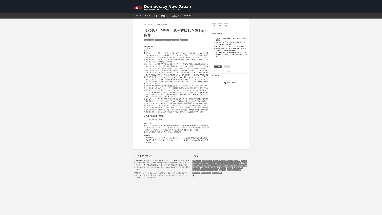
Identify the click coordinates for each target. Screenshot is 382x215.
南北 (202, 172)
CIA (220, 170)
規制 (228, 163)
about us (186, 16)
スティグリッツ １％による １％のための (230, 46)
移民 (206, 172)
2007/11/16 (149, 138)
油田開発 (195, 163)
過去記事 (174, 16)
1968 (198, 165)
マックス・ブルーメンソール (162, 40)
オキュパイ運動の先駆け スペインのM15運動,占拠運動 (231, 39)
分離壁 (238, 160)
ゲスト (219, 160)
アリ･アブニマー (206, 160)
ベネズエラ (233, 163)
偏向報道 (229, 168)
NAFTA (232, 170)
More (194, 176)
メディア (241, 165)
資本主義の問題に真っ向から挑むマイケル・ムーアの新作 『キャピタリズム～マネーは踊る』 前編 (231, 54)
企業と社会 (223, 168)
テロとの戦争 (196, 172)
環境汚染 (201, 163)
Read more (147, 123)
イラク (213, 172)
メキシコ (238, 170)
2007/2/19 (161, 140)
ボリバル (215, 170)
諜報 (228, 170)
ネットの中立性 (233, 165)
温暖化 (234, 168)
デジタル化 (225, 165)
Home (145, 24)
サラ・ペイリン (184, 40)
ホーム (138, 16)
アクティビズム (217, 165)
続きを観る (215, 75)
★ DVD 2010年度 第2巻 (154, 116)
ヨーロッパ (209, 165)
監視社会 (213, 168)
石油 (194, 165)
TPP (202, 168)
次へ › (227, 67)
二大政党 (240, 168)
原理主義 (147, 40)
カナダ (224, 170)
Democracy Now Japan (167, 6)
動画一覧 (164, 16)
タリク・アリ (222, 163)
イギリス (203, 165)
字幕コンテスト (151, 16)
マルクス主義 (214, 163)
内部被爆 (219, 172)
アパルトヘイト (197, 160)
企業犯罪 (195, 170)
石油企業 (207, 163)
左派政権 (244, 163)
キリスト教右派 (175, 40)
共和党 (152, 40)
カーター (214, 160)
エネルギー (244, 160)
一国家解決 (232, 160)
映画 (200, 170)
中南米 (239, 163)
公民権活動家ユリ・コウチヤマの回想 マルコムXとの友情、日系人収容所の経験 (231, 49)
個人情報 (207, 168)
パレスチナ (225, 160)
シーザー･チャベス (207, 170)
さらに (229, 71)
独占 (246, 165)
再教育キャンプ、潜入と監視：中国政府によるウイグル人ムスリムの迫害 (231, 43)
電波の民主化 (196, 168)
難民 (210, 172)
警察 (218, 168)
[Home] (138, 7)
